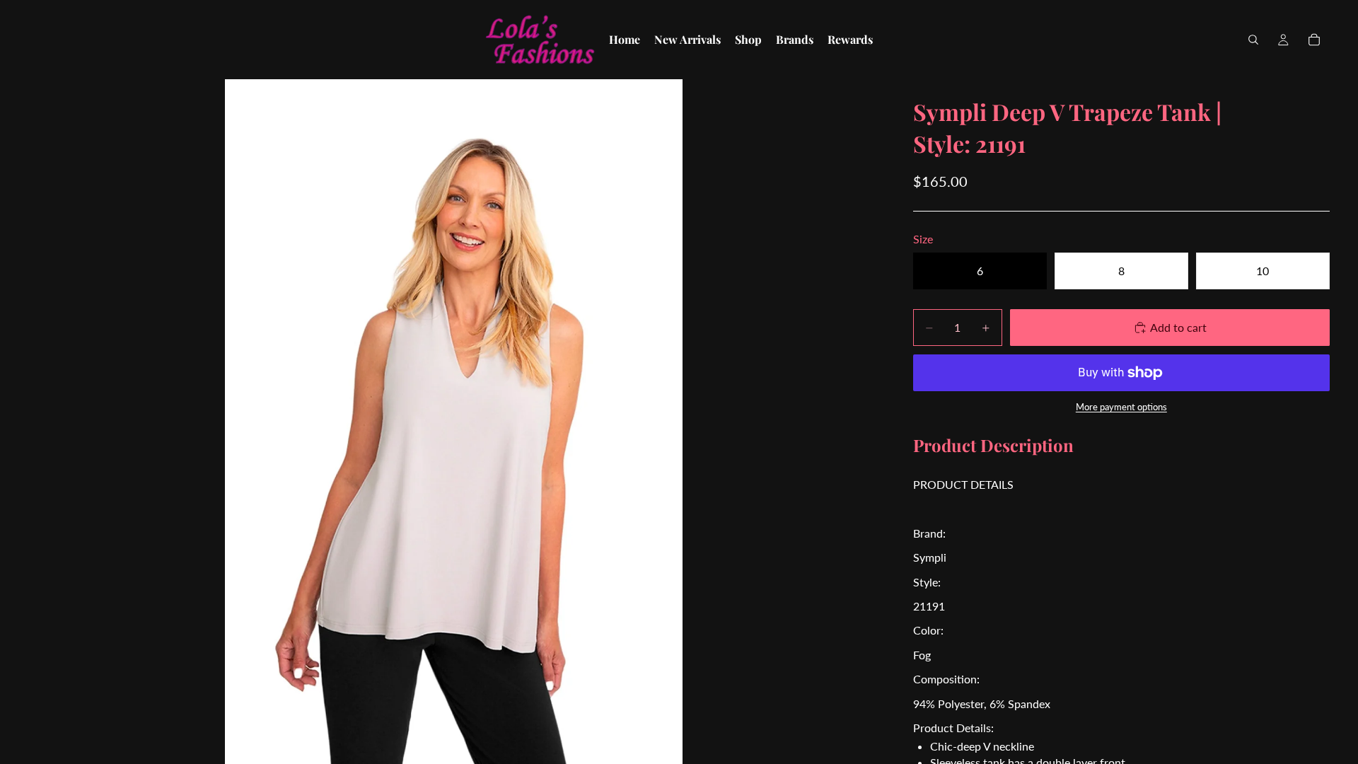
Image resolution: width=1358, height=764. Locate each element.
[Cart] (1314, 39)
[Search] (1253, 39)
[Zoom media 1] (453, 421)
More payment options (1121, 406)
